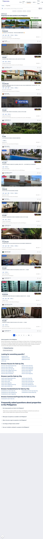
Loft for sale (3, 360)
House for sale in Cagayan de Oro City (9, 370)
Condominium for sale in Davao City (29, 392)
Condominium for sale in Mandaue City (9, 392)
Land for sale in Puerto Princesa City (29, 386)
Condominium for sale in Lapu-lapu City (30, 390)
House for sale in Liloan (26, 371)
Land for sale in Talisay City (6, 379)
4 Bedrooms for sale (26, 359)
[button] (37, 57)
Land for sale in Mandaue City (28, 384)
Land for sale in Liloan (5, 381)
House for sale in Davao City (27, 367)
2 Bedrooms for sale (26, 357)
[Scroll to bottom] (2, 536)
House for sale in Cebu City (27, 365)
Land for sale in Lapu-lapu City (28, 381)
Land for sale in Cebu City (27, 378)
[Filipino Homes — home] (10, 2)
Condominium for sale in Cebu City (8, 390)
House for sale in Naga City (27, 370)
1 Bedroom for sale (5, 357)
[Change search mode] (3, 8)
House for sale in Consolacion (7, 373)
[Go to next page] (31, 335)
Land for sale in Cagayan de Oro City (8, 384)
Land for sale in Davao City (27, 379)
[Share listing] (40, 41)
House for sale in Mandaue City (7, 371)
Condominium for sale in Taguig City (8, 394)
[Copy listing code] (40, 37)
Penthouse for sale (5, 356)
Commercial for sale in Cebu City (7, 398)
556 (28, 335)
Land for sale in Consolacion (27, 382)
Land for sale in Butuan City (6, 386)
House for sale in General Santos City (8, 365)
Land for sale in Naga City (6, 382)
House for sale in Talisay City (7, 367)
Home (20, 2)
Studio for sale (25, 356)
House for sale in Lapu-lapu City (7, 368)
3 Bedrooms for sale (5, 359)
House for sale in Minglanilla (27, 368)
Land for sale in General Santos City (8, 378)
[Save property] (38, 41)
